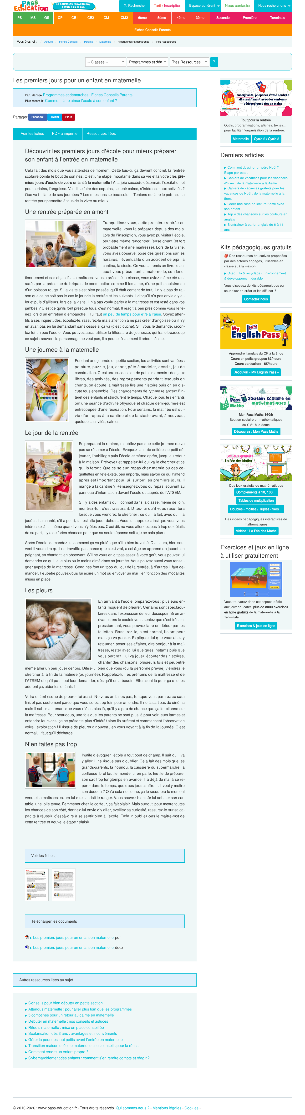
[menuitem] (134, 6)
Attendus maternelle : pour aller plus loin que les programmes (80, 1009)
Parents (88, 41)
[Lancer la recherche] (214, 62)
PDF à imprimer (65, 133)
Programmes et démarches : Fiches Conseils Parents (87, 94)
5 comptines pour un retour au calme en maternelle (71, 1015)
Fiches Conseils (68, 41)
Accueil (48, 41)
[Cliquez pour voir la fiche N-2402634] (36, 885)
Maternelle (105, 41)
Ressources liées (101, 133)
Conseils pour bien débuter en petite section (65, 1002)
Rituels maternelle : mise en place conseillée (66, 1027)
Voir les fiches (32, 133)
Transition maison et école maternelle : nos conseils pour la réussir (84, 1045)
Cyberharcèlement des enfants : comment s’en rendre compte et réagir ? (89, 1057)
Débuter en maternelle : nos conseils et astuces (68, 1021)
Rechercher (137, 5)
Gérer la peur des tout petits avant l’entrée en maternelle (75, 1039)
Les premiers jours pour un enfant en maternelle (73, 937)
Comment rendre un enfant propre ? (58, 1051)
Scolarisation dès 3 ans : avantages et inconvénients (72, 1033)
